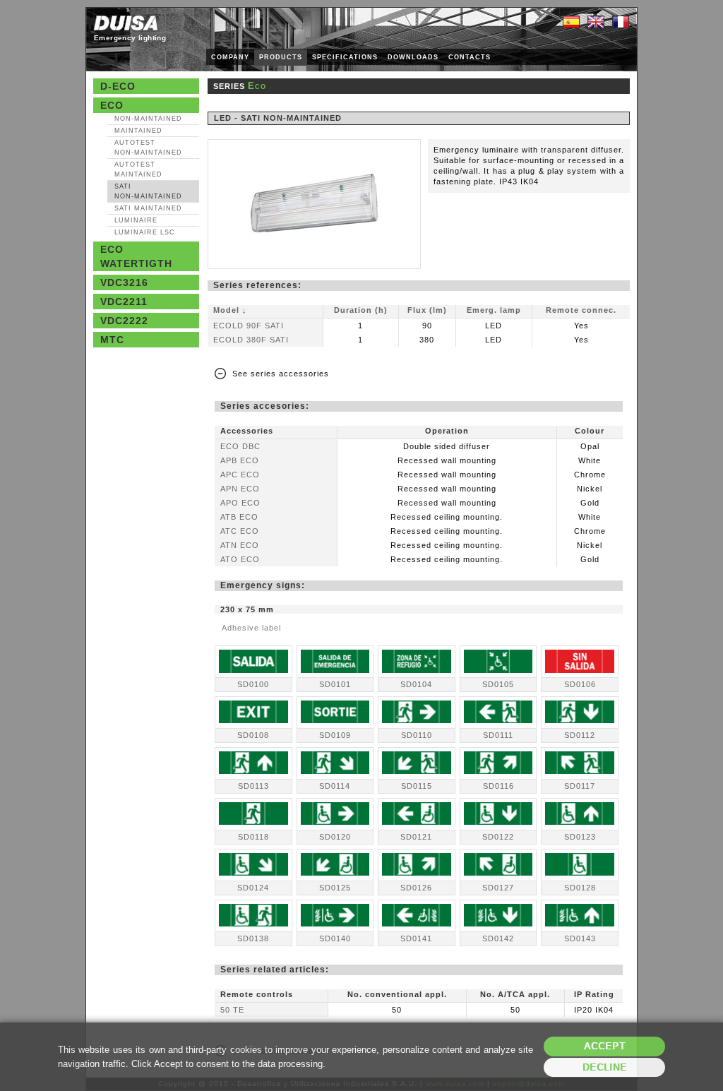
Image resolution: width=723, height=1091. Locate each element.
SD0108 (253, 735)
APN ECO (240, 488)
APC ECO (240, 474)
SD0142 (498, 938)
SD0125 (335, 887)
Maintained (138, 130)
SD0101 (335, 684)
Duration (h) (361, 310)
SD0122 (498, 837)
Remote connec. (581, 310)
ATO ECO (240, 559)
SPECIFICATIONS (345, 57)
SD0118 (253, 837)
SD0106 (580, 684)
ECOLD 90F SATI (248, 325)
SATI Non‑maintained (148, 191)
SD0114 (334, 786)
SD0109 (335, 735)
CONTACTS (469, 57)
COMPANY (230, 57)
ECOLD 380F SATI (251, 339)
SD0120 (335, 837)
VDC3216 (124, 282)
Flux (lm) (427, 310)
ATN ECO (239, 545)
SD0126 (416, 887)
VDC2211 (124, 301)
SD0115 (416, 786)
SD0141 (416, 938)
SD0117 (579, 786)
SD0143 (580, 938)
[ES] (571, 23)
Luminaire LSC (144, 232)
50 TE (232, 1010)
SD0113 (253, 786)
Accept (605, 1046)
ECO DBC (240, 446)
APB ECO (239, 460)
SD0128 (580, 887)
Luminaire (135, 220)
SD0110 (416, 735)
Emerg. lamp (494, 310)
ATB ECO (239, 517)
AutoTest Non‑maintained (148, 147)
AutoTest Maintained (138, 169)
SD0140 (335, 938)
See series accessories (280, 373)
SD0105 (498, 684)
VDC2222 (124, 320)
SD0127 (498, 887)
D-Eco (118, 86)
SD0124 (253, 887)
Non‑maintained (148, 118)
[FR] (620, 23)
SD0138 (253, 938)
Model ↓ (230, 310)
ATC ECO (239, 531)
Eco (112, 105)
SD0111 (498, 735)
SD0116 (498, 786)
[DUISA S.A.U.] (125, 23)
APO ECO (240, 503)
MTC (112, 339)
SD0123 (580, 837)
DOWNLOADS (413, 57)
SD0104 (416, 684)
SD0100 (253, 684)
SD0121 (416, 837)
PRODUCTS (280, 57)
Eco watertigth (136, 256)
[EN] (595, 23)
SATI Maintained (148, 208)
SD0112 (579, 735)
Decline (604, 1067)
